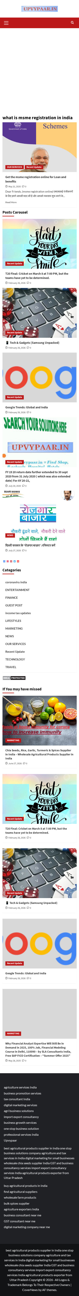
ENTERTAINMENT (17, 590)
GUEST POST (13, 605)
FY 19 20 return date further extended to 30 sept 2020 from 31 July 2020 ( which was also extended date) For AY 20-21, (37, 476)
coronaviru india (16, 582)
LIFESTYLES (13, 620)
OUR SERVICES (14, 167)
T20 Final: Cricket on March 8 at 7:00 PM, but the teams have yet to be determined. (36, 276)
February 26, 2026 (17, 283)
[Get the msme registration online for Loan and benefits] (39, 147)
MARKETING (14, 628)
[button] (6, 22)
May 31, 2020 (14, 186)
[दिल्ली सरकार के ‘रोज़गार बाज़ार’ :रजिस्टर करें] (39, 515)
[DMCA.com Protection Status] (14, 677)
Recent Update (33, 167)
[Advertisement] (39, 70)
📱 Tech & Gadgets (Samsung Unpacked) (32, 343)
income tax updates (18, 613)
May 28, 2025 (14, 1060)
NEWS (10, 535)
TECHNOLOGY (15, 659)
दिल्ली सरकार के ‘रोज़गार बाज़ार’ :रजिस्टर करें (30, 545)
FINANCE (11, 597)
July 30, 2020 (14, 486)
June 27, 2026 (15, 763)
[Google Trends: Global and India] (39, 377)
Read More (10, 202)
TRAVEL (10, 667)
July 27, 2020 (14, 550)
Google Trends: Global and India (26, 407)
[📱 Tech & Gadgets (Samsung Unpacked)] (39, 313)
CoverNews (30, 1290)
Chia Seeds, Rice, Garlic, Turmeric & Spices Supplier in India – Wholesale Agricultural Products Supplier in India (39, 754)
